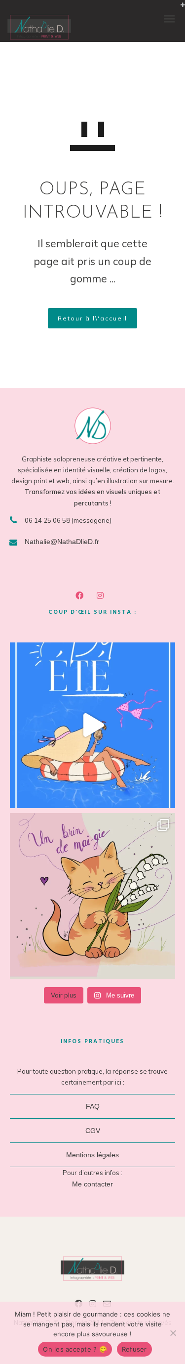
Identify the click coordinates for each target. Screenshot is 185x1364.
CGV (92, 1131)
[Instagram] (102, 597)
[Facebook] (81, 597)
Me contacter (92, 1184)
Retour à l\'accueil (92, 318)
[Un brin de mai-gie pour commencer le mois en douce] (92, 896)
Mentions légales (92, 1155)
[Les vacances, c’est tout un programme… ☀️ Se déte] (92, 725)
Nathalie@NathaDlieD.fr (62, 542)
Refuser (134, 1349)
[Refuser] (173, 1333)
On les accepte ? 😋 (75, 1349)
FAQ (93, 1106)
